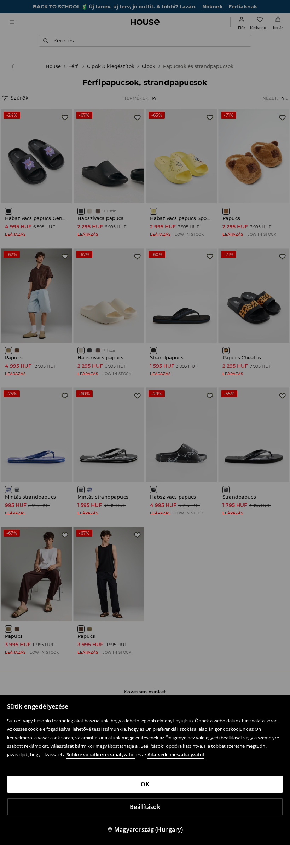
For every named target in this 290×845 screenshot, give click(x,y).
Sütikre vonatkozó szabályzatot (100, 754)
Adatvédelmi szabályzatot (175, 754)
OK (145, 784)
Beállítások (145, 807)
